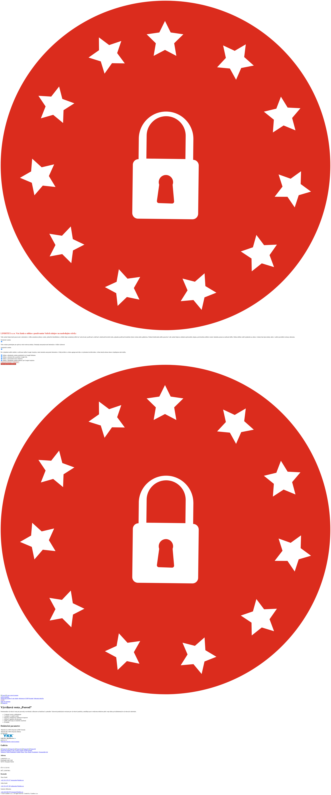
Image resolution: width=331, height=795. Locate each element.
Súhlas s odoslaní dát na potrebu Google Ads (15, 357)
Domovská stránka (6, 698)
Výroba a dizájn (19, 750)
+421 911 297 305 (6, 786)
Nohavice (3, 752)
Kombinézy (35, 752)
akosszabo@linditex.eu (17, 780)
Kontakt (31, 698)
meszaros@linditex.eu (17, 792)
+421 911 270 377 (6, 780)
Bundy (30, 752)
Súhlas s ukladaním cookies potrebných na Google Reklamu (19, 355)
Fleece (22, 752)
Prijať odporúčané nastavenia (8, 364)
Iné (47, 752)
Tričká (8, 752)
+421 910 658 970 (6, 792)
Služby (17, 698)
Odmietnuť (15, 362)
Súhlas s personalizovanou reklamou (13, 358)
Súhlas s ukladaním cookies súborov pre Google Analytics (18, 360)
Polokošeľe (13, 752)
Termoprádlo (42, 752)
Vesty (26, 752)
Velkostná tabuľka (39, 698)
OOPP (27, 698)
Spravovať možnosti (6, 362)
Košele (18, 752)
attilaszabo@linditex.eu (17, 786)
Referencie (22, 698)
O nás (12, 698)
